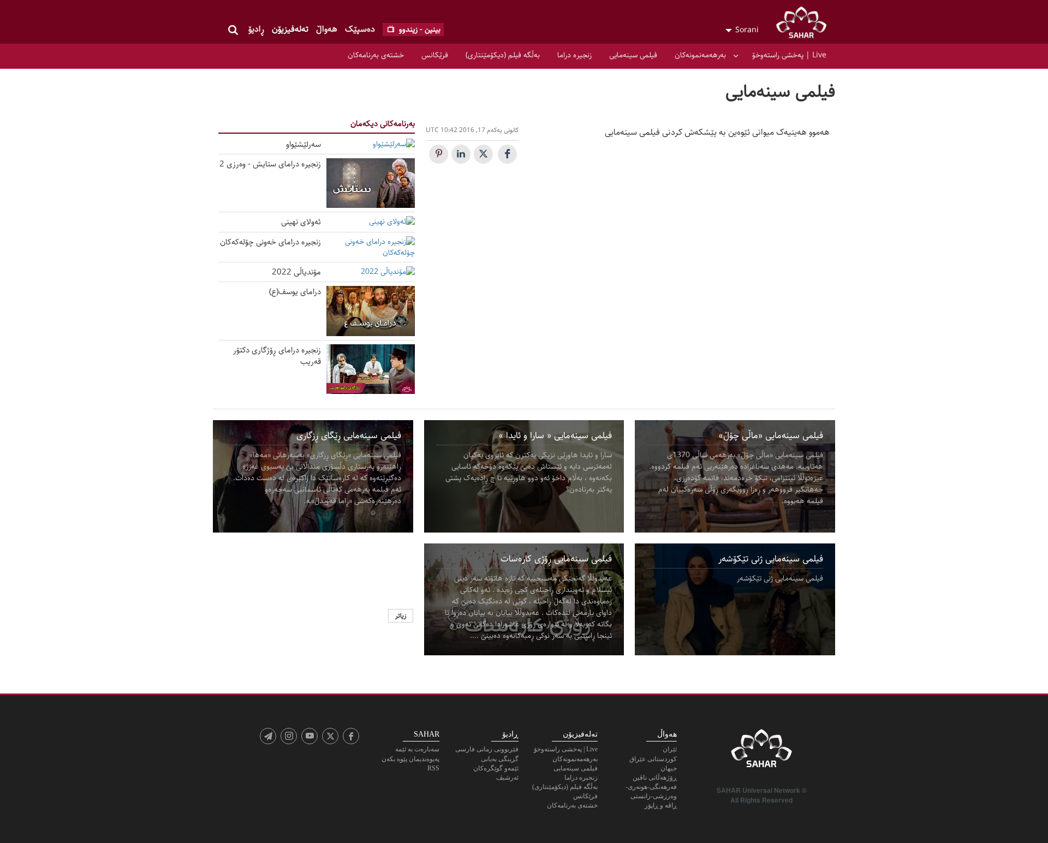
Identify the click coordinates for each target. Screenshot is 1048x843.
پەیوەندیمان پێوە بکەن (410, 759)
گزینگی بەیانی (500, 759)
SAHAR (805, 24)
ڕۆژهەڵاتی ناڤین (655, 777)
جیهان (668, 768)
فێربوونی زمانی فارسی (487, 749)
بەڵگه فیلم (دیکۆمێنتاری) (503, 55)
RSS (433, 768)
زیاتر (400, 616)
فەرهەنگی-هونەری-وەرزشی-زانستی (651, 791)
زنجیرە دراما (574, 55)
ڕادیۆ (256, 29)
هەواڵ (326, 29)
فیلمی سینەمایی (633, 55)
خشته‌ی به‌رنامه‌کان (376, 55)
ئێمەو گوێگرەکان (496, 768)
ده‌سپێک (360, 29)
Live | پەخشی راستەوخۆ (789, 55)
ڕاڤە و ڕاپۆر (661, 805)
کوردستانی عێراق (653, 759)
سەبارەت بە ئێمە (417, 749)
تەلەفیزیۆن (290, 29)
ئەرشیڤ (507, 777)
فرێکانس (434, 55)
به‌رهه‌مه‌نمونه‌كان (700, 55)
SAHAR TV (761, 751)
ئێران (670, 749)
